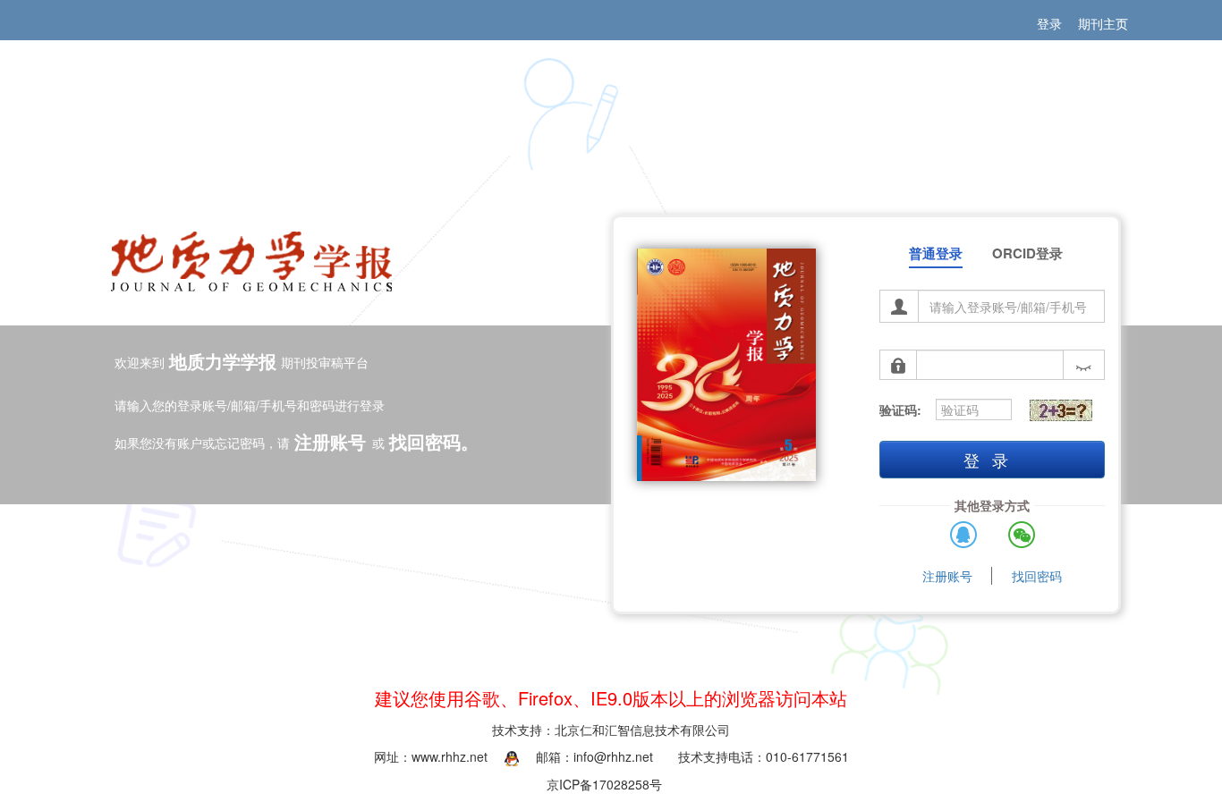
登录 (1049, 23)
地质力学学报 (222, 361)
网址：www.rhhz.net (431, 756)
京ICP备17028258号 (604, 784)
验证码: (900, 409)
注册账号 (332, 441)
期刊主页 (1103, 23)
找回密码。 (434, 441)
